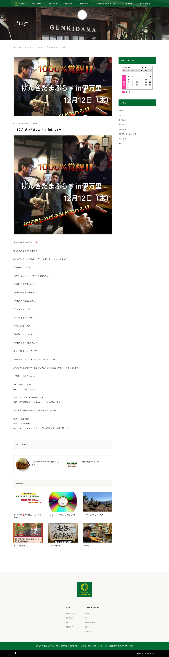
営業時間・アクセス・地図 (106, 4)
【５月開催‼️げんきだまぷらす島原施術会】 (27, 516)
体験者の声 (84, 4)
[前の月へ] (141, 67)
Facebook (15, 653)
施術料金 (68, 4)
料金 (67, 622)
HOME (21, 4)
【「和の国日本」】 (21, 546)
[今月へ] (146, 67)
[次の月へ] (150, 67)
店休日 (87, 627)
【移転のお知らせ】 (92, 608)
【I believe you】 (54, 546)
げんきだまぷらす (31, 123)
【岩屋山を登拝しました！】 (94, 515)
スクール (88, 618)
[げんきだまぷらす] (84, 595)
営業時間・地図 (90, 622)
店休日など (128, 4)
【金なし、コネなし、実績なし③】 (62, 515)
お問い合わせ (145, 4)
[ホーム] (14, 44)
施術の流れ (53, 4)
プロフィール (36, 4)
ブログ (87, 613)
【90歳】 (86, 546)
